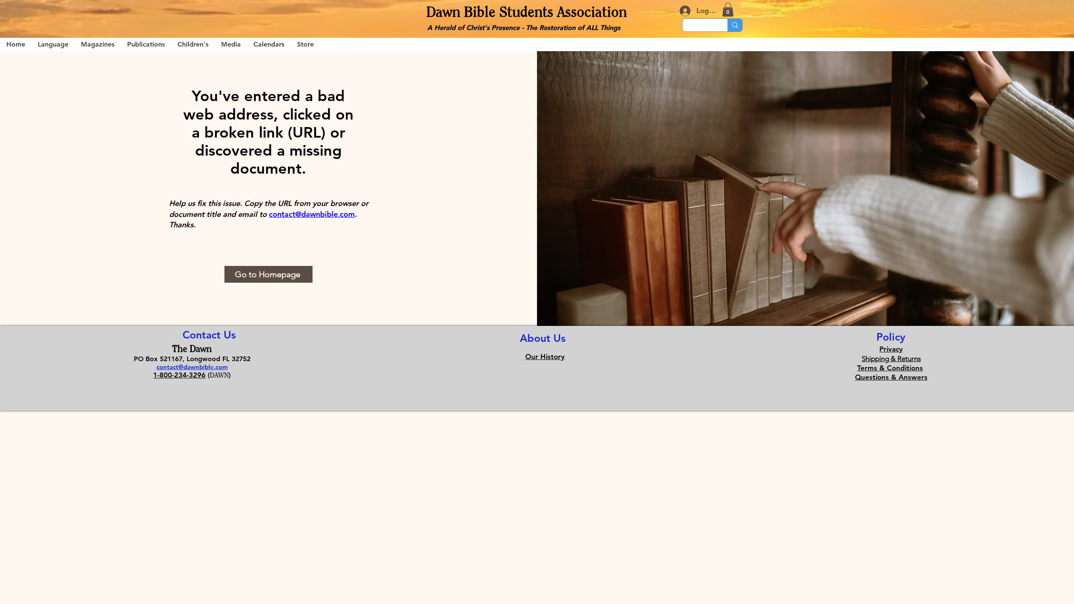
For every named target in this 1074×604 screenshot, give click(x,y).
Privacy (891, 349)
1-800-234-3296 (179, 375)
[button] (728, 9)
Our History (545, 356)
